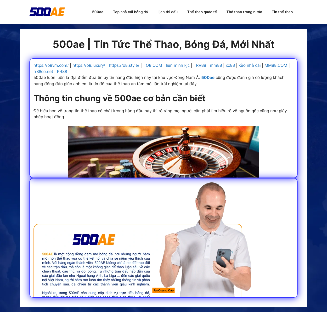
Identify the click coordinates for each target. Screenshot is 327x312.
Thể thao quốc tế (202, 12)
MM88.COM (276, 65)
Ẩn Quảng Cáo (164, 290)
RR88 (201, 65)
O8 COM (154, 65)
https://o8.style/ (124, 65)
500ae (97, 12)
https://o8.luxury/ (89, 65)
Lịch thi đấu (168, 12)
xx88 (230, 65)
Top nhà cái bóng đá (130, 12)
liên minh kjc (178, 65)
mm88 (216, 65)
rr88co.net (43, 71)
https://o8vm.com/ (51, 65)
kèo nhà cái (250, 65)
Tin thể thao (282, 12)
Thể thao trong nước (244, 12)
